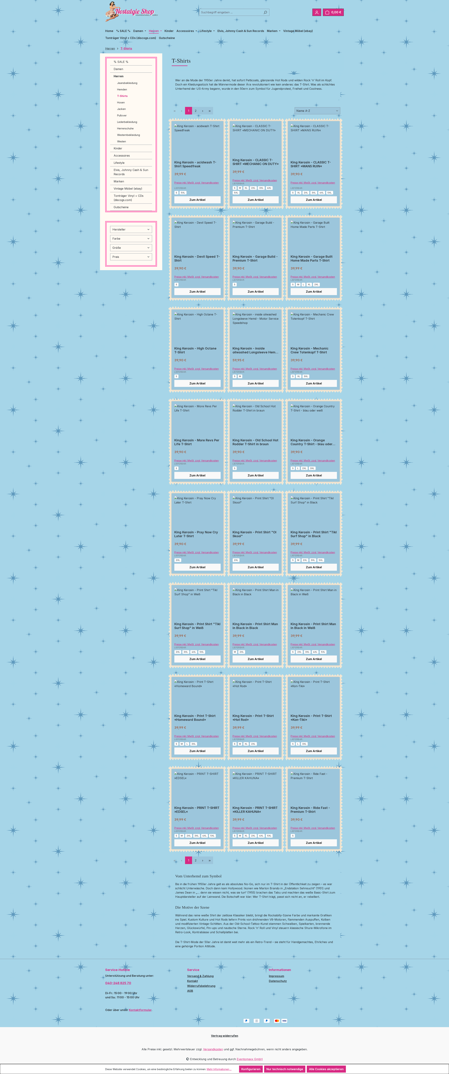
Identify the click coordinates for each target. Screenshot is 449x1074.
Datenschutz (278, 981)
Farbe (116, 238)
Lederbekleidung (127, 121)
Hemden (122, 89)
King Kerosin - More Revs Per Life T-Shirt (196, 442)
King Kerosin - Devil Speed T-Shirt (197, 258)
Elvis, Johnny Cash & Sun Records (131, 172)
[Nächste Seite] (202, 110)
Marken (119, 181)
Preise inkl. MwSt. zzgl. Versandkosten (196, 182)
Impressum (276, 976)
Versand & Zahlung (200, 976)
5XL (183, 192)
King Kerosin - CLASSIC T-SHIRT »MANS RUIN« (311, 164)
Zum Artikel (197, 200)
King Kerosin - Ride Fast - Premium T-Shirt (310, 809)
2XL (253, 187)
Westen (121, 141)
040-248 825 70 (118, 983)
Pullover (122, 115)
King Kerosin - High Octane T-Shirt (195, 350)
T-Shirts (122, 95)
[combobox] (230, 12)
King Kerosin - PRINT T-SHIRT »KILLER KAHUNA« (255, 809)
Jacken (121, 108)
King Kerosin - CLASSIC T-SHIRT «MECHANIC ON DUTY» (256, 162)
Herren (118, 76)
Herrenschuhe (125, 128)
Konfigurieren (250, 1069)
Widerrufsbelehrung (201, 986)
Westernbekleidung (128, 134)
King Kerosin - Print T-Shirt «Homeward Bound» (195, 718)
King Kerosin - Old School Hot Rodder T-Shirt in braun (255, 442)
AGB (190, 991)
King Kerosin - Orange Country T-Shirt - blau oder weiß (311, 442)
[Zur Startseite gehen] (131, 11)
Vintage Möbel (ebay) (128, 188)
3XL (261, 187)
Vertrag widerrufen (224, 1035)
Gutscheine (121, 207)
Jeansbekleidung (127, 82)
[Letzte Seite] (209, 110)
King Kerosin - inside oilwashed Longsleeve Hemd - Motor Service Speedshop (255, 350)
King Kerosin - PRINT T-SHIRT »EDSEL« (196, 809)
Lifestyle (119, 162)
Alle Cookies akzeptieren (326, 1069)
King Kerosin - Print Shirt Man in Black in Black (255, 626)
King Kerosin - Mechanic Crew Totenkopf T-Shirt (310, 350)
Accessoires (122, 155)
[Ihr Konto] (317, 12)
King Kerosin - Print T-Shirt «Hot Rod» (253, 718)
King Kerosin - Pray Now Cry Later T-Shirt (196, 534)
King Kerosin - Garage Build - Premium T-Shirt (255, 258)
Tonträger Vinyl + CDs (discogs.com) (128, 198)
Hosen (121, 102)
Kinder (118, 148)
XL (246, 187)
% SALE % (121, 62)
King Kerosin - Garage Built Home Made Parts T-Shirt (312, 258)
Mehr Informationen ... (219, 1069)
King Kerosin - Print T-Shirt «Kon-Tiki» (311, 718)
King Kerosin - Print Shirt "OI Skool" (254, 534)
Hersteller (119, 229)
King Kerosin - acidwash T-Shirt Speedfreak (195, 164)
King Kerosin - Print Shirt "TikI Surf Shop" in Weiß (197, 626)
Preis (115, 257)
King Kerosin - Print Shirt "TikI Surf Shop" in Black (314, 534)
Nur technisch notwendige (284, 1069)
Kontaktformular (140, 1010)
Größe (116, 247)
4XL (269, 187)
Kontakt (192, 981)
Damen (118, 69)
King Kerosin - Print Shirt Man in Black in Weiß (313, 626)
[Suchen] (265, 12)
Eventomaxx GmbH (250, 1059)
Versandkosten (213, 1049)
